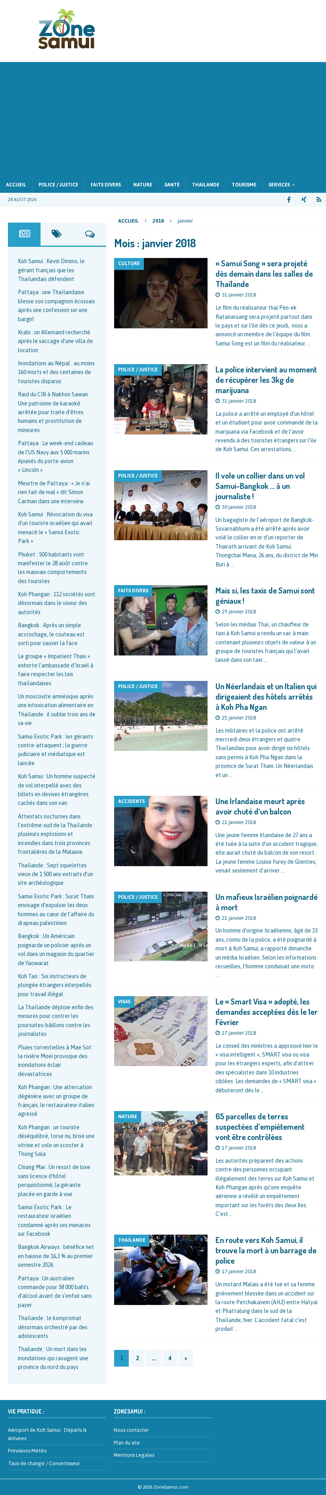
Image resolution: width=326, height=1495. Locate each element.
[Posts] (24, 234)
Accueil (16, 185)
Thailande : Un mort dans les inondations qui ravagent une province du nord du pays (53, 1358)
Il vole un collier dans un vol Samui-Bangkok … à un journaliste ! (260, 485)
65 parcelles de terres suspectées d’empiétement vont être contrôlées (260, 1126)
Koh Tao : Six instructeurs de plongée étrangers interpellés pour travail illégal (54, 985)
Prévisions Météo (27, 1451)
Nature (142, 185)
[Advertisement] (163, 117)
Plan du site (127, 1443)
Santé (172, 185)
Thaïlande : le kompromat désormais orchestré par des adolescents (52, 1327)
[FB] (289, 200)
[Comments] (90, 234)
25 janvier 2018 (239, 718)
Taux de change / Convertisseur (44, 1463)
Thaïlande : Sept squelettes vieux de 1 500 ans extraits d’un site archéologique (55, 874)
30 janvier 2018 (239, 507)
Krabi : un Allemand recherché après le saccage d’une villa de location (55, 341)
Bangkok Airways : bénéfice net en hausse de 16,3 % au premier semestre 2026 (56, 1256)
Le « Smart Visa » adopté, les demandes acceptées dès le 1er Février (266, 1011)
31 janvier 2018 (239, 295)
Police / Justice (58, 185)
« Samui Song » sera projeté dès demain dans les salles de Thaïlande (264, 273)
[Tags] (57, 234)
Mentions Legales (134, 1455)
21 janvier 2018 (239, 822)
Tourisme (244, 185)
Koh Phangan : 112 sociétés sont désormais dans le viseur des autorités (56, 603)
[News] (319, 200)
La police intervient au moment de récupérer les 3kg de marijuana (266, 379)
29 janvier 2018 (239, 612)
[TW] (304, 200)
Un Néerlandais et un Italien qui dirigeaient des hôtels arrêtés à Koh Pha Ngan (265, 696)
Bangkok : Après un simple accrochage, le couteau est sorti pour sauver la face (51, 634)
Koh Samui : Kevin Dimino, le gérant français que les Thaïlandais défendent (51, 270)
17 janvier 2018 (239, 1033)
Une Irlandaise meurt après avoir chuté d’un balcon (260, 806)
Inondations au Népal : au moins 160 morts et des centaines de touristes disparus (56, 372)
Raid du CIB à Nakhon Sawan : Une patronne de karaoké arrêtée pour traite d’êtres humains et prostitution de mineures (54, 412)
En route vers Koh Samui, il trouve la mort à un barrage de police (265, 1250)
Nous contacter (131, 1430)
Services (279, 185)
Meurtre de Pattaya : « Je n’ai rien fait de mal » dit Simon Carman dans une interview (54, 492)
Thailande (205, 185)
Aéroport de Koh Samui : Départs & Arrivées (47, 1434)
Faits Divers (106, 185)
